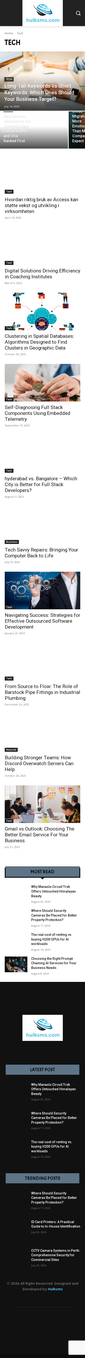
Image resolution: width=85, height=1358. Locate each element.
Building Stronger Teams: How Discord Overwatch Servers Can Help (39, 763)
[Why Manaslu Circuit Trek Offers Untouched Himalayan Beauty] (16, 892)
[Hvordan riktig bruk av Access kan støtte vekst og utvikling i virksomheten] (42, 175)
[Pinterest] (42, 1297)
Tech (9, 79)
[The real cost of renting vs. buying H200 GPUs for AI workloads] (16, 940)
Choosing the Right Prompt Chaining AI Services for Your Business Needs (53, 963)
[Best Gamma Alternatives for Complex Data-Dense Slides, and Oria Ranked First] (34, 130)
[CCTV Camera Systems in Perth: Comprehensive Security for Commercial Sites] (16, 1259)
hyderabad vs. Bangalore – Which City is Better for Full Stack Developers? (41, 484)
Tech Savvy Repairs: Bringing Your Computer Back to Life (41, 553)
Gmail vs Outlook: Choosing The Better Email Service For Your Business (39, 834)
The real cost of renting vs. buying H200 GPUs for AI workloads (51, 939)
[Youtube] (74, 1297)
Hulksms (55, 1289)
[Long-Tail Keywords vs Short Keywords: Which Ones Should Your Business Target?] (42, 81)
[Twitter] (53, 1297)
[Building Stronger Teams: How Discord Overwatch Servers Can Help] (42, 733)
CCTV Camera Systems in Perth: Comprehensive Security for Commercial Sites (55, 1255)
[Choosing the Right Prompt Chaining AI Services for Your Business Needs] (16, 964)
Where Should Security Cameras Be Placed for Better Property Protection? (54, 915)
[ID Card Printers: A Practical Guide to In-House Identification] (16, 1231)
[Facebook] (11, 1297)
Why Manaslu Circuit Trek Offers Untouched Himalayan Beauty (53, 891)
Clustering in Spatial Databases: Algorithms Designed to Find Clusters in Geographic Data (39, 342)
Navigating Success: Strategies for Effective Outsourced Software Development (42, 621)
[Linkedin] (32, 1297)
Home (9, 33)
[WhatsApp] (64, 1297)
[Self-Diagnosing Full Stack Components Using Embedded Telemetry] (42, 382)
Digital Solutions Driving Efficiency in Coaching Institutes (42, 273)
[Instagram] (21, 1297)
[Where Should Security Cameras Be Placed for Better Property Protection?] (16, 916)
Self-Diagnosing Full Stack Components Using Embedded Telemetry (37, 413)
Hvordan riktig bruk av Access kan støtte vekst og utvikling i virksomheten (41, 205)
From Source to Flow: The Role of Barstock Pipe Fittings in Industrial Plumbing (42, 692)
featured (11, 749)
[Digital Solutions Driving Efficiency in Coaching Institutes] (42, 246)
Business (11, 541)
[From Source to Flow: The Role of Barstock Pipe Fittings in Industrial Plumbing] (42, 662)
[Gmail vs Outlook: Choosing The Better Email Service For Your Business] (42, 804)
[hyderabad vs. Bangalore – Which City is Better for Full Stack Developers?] (42, 454)
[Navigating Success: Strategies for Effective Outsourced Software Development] (42, 590)
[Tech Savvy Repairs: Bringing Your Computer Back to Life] (42, 525)
